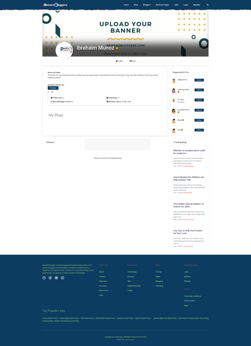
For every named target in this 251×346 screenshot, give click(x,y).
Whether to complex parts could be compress (189, 152)
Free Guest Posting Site (188, 318)
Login (186, 5)
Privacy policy (189, 301)
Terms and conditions (192, 296)
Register (196, 5)
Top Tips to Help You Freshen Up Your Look (187, 232)
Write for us (103, 290)
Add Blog (159, 286)
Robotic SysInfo (129, 339)
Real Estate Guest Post (105, 318)
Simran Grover (189, 219)
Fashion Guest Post (125, 318)
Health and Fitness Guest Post (67, 321)
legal (186, 305)
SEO (129, 281)
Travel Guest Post (49, 318)
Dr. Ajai (181, 99)
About (101, 272)
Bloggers (147, 5)
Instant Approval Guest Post (165, 318)
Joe (179, 130)
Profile (120, 61)
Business (131, 277)
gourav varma (188, 246)
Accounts (103, 286)
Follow (53, 88)
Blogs (158, 277)
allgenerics (182, 80)
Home (126, 5)
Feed (133, 61)
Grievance (103, 281)
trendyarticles (183, 110)
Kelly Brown (188, 193)
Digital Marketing (134, 286)
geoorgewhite (183, 90)
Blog (136, 5)
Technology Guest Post (68, 318)
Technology (132, 272)
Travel (129, 290)
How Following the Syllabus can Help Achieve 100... (188, 178)
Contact (102, 277)
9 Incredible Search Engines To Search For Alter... (188, 205)
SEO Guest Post (87, 318)
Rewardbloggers (118, 337)
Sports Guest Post (142, 318)
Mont (180, 120)
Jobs (176, 5)
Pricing (158, 272)
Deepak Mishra (189, 166)
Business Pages (162, 5)
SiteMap (187, 281)
